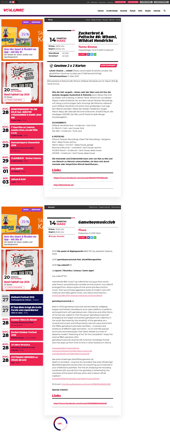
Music (148, 11)
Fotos (132, 11)
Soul (88, 20)
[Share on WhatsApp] (95, 54)
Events (123, 11)
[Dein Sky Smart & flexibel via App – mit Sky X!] (22, 40)
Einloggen (146, 2)
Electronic (94, 207)
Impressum (110, 2)
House (105, 20)
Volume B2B (133, 2)
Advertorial (36, 22)
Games (157, 11)
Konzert (51, 207)
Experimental (104, 207)
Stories (25, 22)
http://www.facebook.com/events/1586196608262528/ (86, 384)
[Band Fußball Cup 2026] (22, 83)
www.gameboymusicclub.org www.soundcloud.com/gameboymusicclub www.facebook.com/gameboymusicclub (72, 351)
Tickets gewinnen (14, 100)
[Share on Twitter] (91, 54)
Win (140, 11)
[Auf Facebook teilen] (88, 54)
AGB (88, 2)
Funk (118, 20)
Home (101, 11)
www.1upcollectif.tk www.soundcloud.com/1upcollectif (77, 296)
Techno (112, 20)
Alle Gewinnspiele (109, 65)
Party (50, 20)
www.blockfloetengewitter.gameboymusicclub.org (75, 379)
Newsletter (120, 2)
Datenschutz (102, 2)
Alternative (115, 207)
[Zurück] (46, 19)
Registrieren (161, 2)
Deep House (96, 20)
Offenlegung (94, 2)
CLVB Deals (112, 11)
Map (83, 54)
